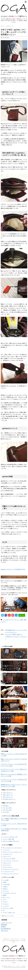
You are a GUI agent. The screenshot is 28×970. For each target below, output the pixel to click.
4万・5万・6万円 (7, 810)
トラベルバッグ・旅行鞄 (9, 858)
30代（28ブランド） (8, 795)
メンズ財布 (6, 880)
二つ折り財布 (6, 884)
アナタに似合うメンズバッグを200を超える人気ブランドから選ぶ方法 (14, 940)
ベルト (4, 899)
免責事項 (3, 926)
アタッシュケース (7, 867)
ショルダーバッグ (8, 619)
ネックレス (6, 904)
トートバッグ (6, 850)
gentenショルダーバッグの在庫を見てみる (13, 569)
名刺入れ (5, 888)
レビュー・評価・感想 (20, 619)
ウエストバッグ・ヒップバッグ (10, 873)
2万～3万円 (6, 812)
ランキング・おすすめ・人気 (10, 837)
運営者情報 (4, 924)
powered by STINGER (21, 967)
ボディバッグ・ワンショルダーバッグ (12, 852)
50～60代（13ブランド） (9, 799)
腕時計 (4, 895)
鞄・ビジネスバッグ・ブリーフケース (12, 847)
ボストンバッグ (7, 856)
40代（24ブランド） (8, 797)
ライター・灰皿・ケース (9, 912)
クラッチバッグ (7, 865)
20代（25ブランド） (8, 792)
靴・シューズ (6, 897)
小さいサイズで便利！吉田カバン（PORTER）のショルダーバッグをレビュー (16, 637)
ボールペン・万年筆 (8, 908)
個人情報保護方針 (6, 928)
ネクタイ (5, 901)
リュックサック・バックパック (10, 860)
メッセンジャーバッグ (8, 871)
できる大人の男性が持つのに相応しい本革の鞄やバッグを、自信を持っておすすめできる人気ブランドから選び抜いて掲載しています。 (14, 960)
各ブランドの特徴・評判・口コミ (11, 841)
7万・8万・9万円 (7, 808)
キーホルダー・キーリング (9, 893)
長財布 (4, 882)
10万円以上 (6, 805)
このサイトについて (6, 922)
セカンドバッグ (7, 863)
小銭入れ (5, 886)
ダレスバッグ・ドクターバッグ (10, 869)
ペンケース (6, 906)
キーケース (6, 891)
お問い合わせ (4, 930)
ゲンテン (3, 621)
